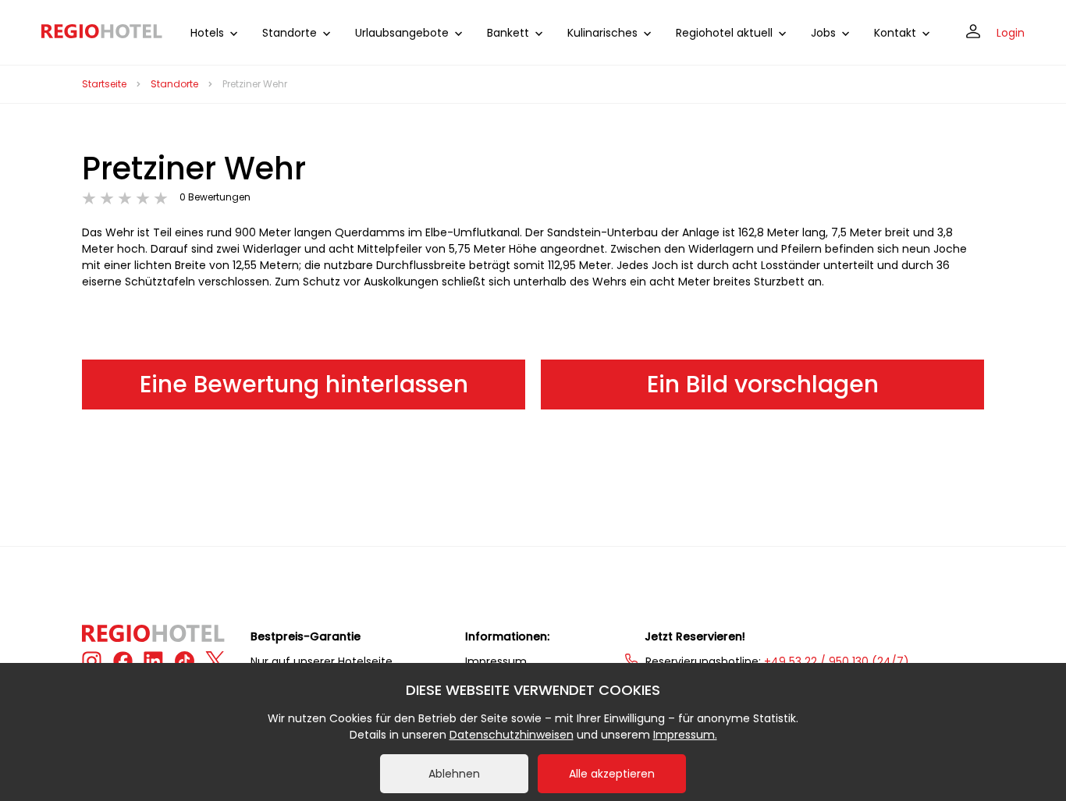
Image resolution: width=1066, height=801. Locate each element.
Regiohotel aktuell (724, 32)
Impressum (496, 661)
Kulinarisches (602, 32)
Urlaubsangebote (402, 32)
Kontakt (895, 32)
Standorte (289, 32)
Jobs (823, 32)
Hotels (207, 32)
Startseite (104, 83)
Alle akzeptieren (612, 774)
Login (1011, 32)
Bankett (508, 32)
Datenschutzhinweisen (511, 735)
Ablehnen (454, 774)
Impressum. (685, 735)
